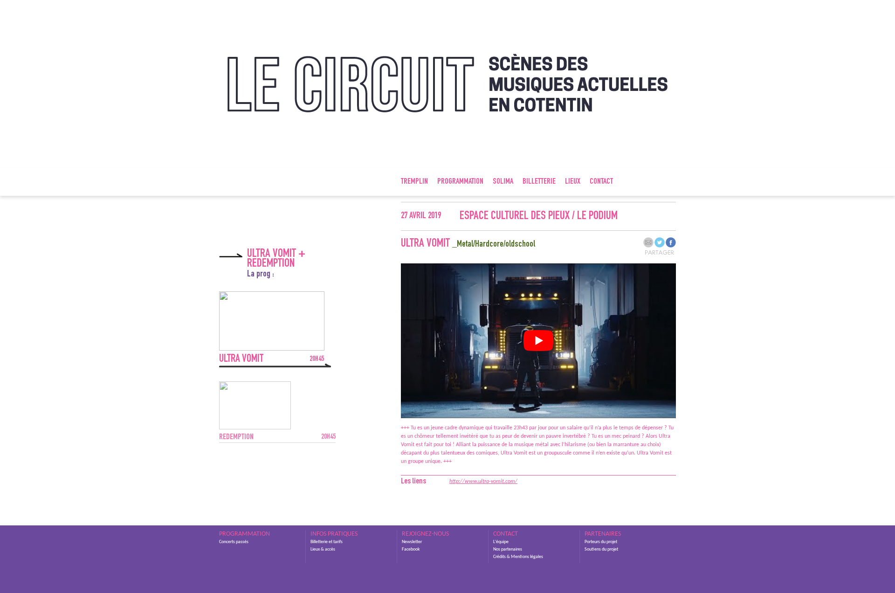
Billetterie (539, 182)
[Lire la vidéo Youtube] (538, 340)
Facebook (411, 549)
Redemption (277, 437)
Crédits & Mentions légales (518, 556)
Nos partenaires (507, 549)
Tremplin (414, 182)
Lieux (572, 182)
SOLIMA (503, 182)
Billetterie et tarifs (326, 542)
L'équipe (501, 542)
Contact (601, 182)
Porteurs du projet (601, 542)
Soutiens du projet (601, 549)
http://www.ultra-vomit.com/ (483, 481)
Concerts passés (233, 542)
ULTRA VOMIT (271, 359)
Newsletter (412, 542)
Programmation (460, 182)
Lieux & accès (322, 549)
